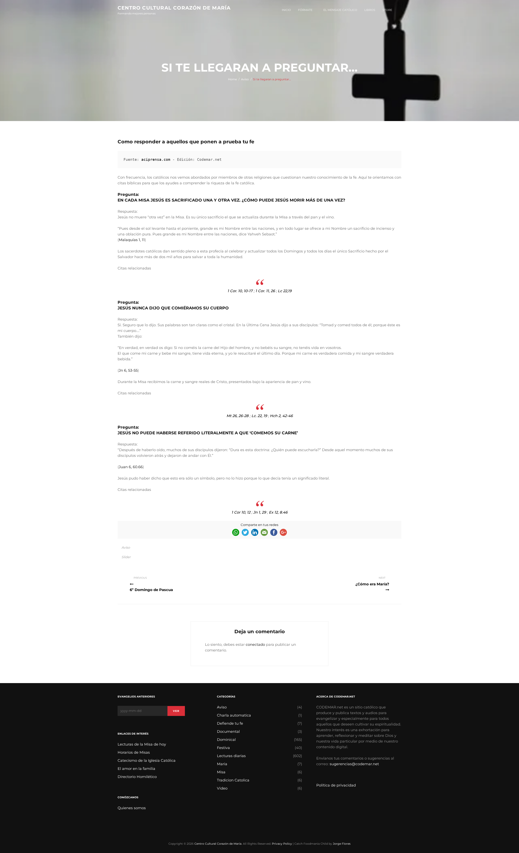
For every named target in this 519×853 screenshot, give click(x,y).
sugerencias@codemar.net (354, 764)
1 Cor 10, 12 (241, 512)
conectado (255, 644)
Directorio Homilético (137, 777)
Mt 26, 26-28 (237, 416)
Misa (221, 772)
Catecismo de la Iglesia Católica (147, 760)
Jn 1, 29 (259, 512)
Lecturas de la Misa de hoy (142, 744)
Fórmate (305, 10)
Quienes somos (132, 808)
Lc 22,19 (285, 291)
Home (232, 79)
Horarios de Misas (134, 752)
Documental (228, 731)
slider (126, 557)
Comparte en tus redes (259, 525)
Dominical (226, 739)
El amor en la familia (136, 768)
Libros (369, 10)
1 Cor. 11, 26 (265, 291)
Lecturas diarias (231, 756)
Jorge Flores (342, 843)
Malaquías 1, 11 (132, 240)
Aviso (245, 79)
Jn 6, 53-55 (128, 370)
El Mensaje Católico (340, 10)
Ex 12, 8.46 (278, 512)
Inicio (286, 10)
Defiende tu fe (230, 723)
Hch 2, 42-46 (281, 416)
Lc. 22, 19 (259, 416)
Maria (222, 764)
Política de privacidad (336, 785)
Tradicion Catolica (233, 780)
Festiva (223, 748)
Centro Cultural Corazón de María (174, 8)
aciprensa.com (155, 159)
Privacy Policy (282, 843)
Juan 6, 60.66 (131, 467)
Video (222, 788)
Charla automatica (234, 715)
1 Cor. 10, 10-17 (240, 291)
